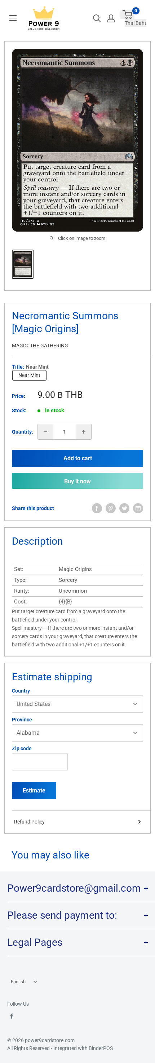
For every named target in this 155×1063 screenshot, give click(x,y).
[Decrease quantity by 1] (45, 431)
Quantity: (22, 432)
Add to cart (77, 458)
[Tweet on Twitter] (124, 508)
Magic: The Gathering (40, 345)
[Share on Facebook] (97, 508)
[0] (127, 14)
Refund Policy (29, 822)
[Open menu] (13, 18)
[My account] (111, 18)
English (18, 981)
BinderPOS (101, 1048)
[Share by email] (138, 508)
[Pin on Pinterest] (111, 508)
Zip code (22, 748)
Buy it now (77, 481)
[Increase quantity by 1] (83, 431)
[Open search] (97, 18)
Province (22, 719)
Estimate (34, 790)
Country (21, 690)
